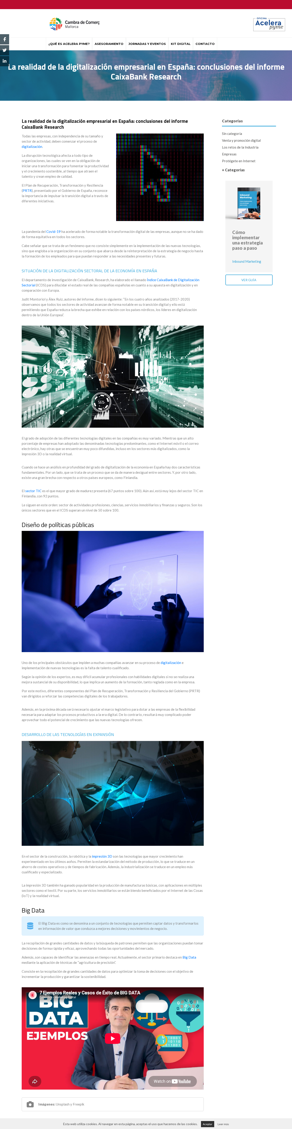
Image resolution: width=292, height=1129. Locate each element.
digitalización (32, 146)
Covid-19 (53, 231)
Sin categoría (232, 133)
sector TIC (33, 491)
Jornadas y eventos (147, 44)
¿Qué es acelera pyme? (69, 44)
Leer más (223, 1124)
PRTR (27, 190)
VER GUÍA (248, 280)
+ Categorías (233, 170)
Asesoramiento (109, 44)
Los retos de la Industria (240, 147)
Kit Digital (180, 44)
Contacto (205, 44)
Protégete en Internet (239, 161)
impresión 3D (102, 856)
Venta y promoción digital (241, 140)
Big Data (189, 957)
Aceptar (207, 1124)
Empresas (229, 154)
